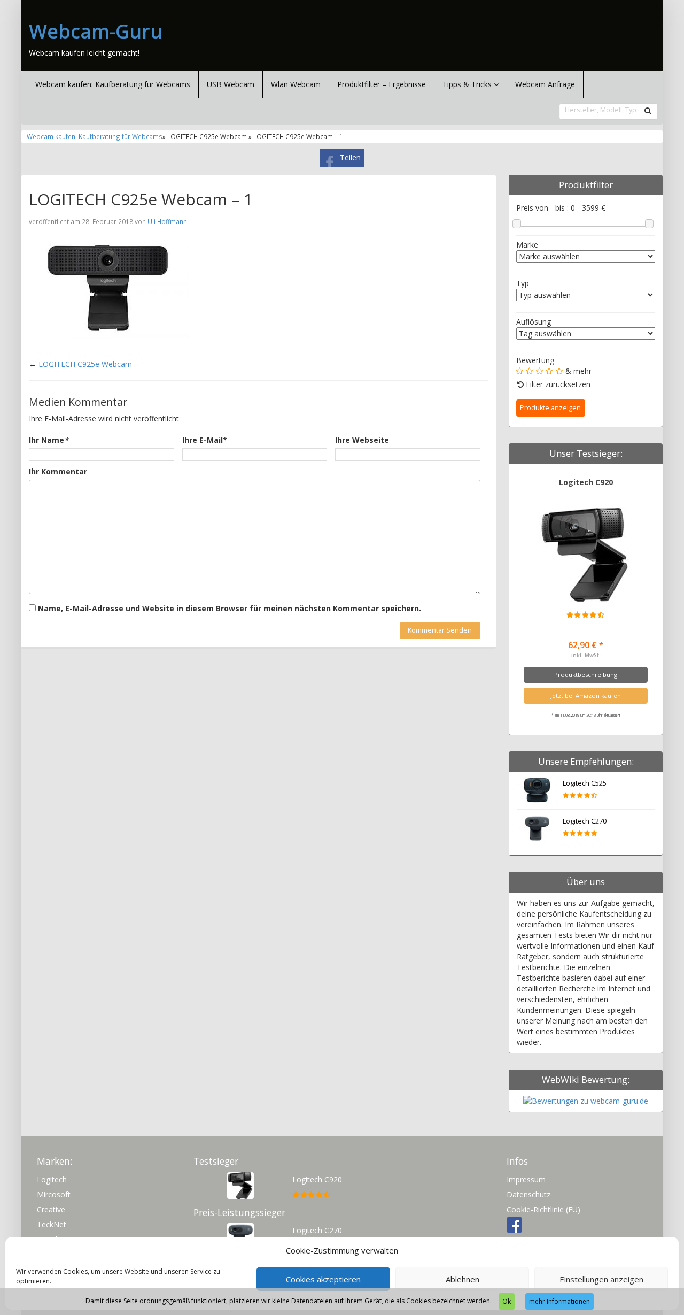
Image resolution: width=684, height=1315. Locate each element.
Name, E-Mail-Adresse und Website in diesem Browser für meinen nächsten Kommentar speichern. (229, 608)
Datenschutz (528, 1194)
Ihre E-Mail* (204, 440)
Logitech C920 (586, 482)
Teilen (350, 157)
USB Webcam (230, 84)
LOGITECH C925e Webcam (85, 364)
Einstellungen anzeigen (601, 1279)
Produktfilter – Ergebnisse (381, 84)
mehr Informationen (559, 1301)
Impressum (526, 1179)
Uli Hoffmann (167, 221)
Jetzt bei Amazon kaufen (585, 695)
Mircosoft (54, 1194)
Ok (506, 1301)
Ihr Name (48, 440)
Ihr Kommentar (58, 471)
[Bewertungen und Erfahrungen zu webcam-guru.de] (585, 1100)
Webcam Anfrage (545, 84)
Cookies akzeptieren (323, 1279)
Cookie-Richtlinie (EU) (543, 1209)
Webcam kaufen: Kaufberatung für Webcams (112, 84)
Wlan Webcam (296, 84)
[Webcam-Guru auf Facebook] (514, 1224)
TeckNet (51, 1224)
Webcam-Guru (95, 31)
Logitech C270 (585, 821)
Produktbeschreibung (585, 675)
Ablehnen (462, 1279)
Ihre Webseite (362, 440)
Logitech (52, 1179)
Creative (51, 1209)
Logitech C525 (585, 783)
